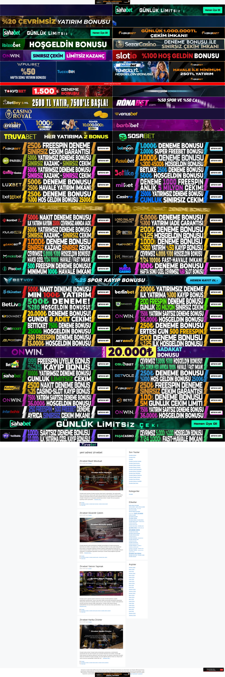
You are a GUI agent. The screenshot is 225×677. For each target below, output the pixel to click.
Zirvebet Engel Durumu (134, 463)
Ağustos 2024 (132, 589)
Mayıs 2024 (131, 595)
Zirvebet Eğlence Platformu (135, 475)
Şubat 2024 (131, 601)
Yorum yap (83, 505)
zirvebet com (141, 525)
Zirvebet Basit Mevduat (91, 461)
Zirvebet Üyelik (141, 555)
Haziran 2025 (132, 573)
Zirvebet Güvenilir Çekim (91, 513)
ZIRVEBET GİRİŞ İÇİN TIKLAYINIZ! (112, 83)
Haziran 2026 (132, 567)
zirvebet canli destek (133, 522)
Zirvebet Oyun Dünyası (134, 479)
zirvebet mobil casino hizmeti (95, 610)
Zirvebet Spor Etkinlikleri (134, 473)
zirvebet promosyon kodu (133, 543)
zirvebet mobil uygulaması (103, 662)
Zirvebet (82, 502)
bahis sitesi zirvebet (134, 505)
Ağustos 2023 (132, 613)
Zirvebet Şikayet (132, 556)
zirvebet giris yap (140, 527)
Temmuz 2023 (132, 615)
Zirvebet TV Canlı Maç (133, 548)
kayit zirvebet (138, 513)
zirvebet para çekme (133, 540)
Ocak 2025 (131, 579)
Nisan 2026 (131, 569)
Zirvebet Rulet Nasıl (133, 483)
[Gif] (112, 208)
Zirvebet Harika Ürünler (91, 619)
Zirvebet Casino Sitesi (133, 525)
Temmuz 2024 (132, 591)
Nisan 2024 (131, 597)
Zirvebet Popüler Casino (134, 477)
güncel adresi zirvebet (134, 511)
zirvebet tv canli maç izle (133, 546)
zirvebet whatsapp (132, 551)
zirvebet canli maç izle (133, 524)
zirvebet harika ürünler (93, 662)
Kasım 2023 (132, 607)
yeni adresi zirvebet (85, 503)
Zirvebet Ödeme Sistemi (134, 465)
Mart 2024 (131, 599)
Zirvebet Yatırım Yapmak (91, 566)
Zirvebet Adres (133, 518)
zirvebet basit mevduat (93, 503)
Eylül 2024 (131, 587)
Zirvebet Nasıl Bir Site (134, 539)
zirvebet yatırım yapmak (106, 610)
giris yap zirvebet (133, 509)
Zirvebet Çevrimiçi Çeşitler (135, 461)
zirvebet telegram (133, 545)
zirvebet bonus (141, 521)
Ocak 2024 (131, 603)
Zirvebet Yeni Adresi (135, 553)
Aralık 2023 (131, 605)
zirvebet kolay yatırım (103, 557)
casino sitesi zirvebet (140, 506)
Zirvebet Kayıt (140, 537)
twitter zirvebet (132, 515)
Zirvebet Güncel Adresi (134, 534)
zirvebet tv (139, 545)
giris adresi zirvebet (132, 508)
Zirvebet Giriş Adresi (133, 531)
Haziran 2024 (132, 593)
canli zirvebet (132, 506)
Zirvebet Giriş (132, 457)
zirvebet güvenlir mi (132, 536)
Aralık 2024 (131, 581)
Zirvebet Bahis (140, 519)
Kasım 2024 (132, 583)
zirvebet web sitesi (140, 550)
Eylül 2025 (131, 571)
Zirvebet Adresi (132, 455)
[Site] (56, 148)
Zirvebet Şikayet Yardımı (134, 467)
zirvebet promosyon (133, 542)
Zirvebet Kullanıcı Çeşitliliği (135, 481)
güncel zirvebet (131, 513)
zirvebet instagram (133, 537)
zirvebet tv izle (140, 548)
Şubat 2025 (131, 577)
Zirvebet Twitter (133, 550)
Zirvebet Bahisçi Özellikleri (135, 471)
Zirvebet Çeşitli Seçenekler (135, 469)
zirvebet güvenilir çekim (93, 557)
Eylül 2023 (131, 611)
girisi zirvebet (139, 508)
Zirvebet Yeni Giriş (133, 555)
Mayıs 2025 (131, 575)
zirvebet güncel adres (134, 533)
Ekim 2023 (131, 609)
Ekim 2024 (131, 585)
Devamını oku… (98, 499)
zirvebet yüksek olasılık (103, 503)
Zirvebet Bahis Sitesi (133, 521)
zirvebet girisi (133, 527)
